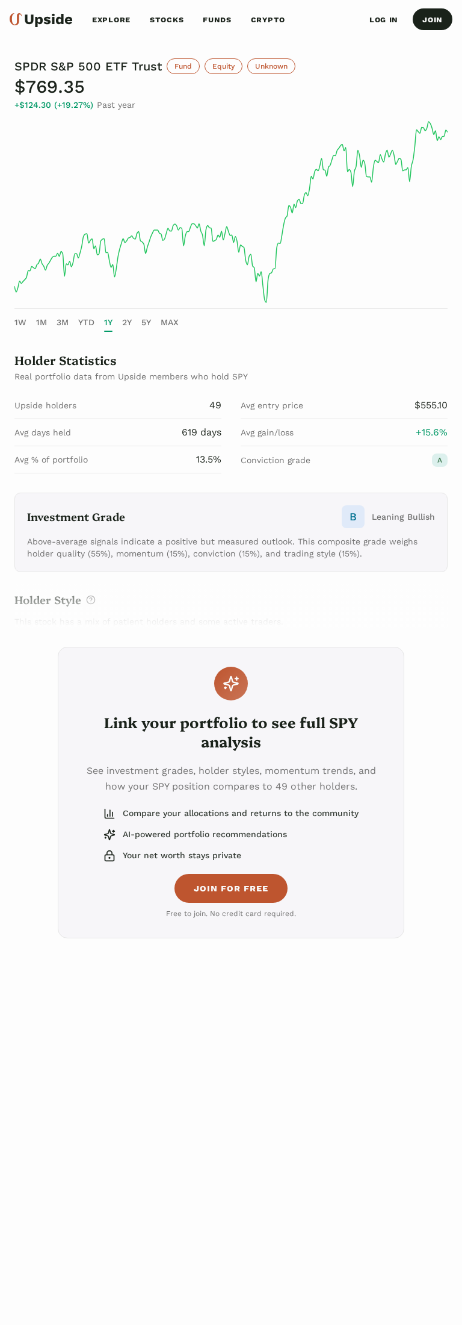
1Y (108, 322)
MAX (170, 322)
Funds (217, 19)
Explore (111, 19)
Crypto (268, 19)
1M (41, 322)
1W (20, 322)
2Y (127, 322)
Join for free (231, 888)
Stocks (166, 19)
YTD (86, 322)
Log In (383, 19)
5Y (146, 322)
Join (432, 19)
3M (63, 322)
